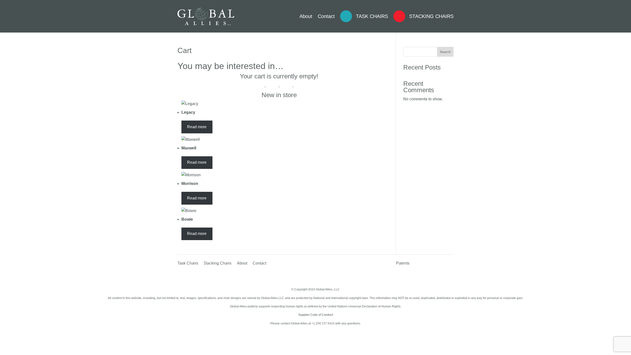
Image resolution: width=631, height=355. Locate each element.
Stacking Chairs (431, 16)
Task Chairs (372, 16)
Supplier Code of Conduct (315, 315)
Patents (402, 263)
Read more (197, 127)
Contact (326, 16)
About (305, 16)
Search (445, 52)
